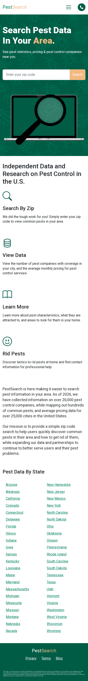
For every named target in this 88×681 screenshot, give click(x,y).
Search (15, 7)
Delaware (13, 519)
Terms (46, 658)
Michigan (12, 596)
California (13, 498)
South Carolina (57, 561)
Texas (51, 582)
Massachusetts (17, 589)
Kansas (11, 554)
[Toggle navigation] (68, 7)
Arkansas (13, 492)
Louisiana (13, 568)
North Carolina (57, 513)
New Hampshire (59, 485)
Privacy (31, 658)
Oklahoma (54, 533)
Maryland (12, 582)
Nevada (11, 631)
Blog (59, 658)
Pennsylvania (57, 547)
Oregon (52, 540)
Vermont (53, 596)
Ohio (50, 526)
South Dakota (57, 568)
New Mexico (56, 498)
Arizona (11, 485)
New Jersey (56, 492)
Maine (10, 575)
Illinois (11, 533)
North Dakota (56, 519)
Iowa (9, 547)
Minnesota (14, 603)
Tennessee (55, 575)
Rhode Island (56, 554)
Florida (11, 526)
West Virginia (57, 617)
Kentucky (12, 561)
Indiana (11, 540)
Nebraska (13, 624)
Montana (12, 617)
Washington (55, 610)
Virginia (52, 603)
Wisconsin (54, 624)
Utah (50, 589)
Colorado (12, 506)
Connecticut (14, 513)
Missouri (12, 610)
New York (54, 506)
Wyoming (54, 631)
